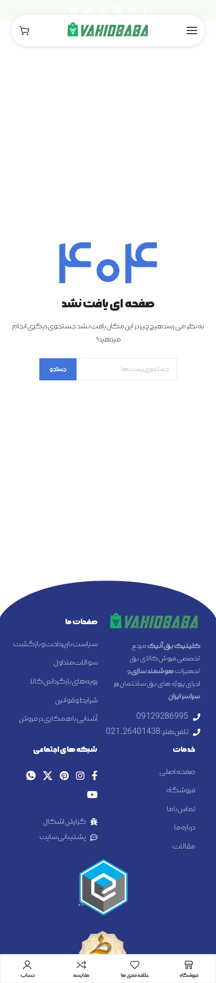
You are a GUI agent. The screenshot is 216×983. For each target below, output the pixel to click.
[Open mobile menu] (191, 30)
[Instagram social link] (132, 11)
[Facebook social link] (145, 11)
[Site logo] (108, 30)
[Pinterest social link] (118, 11)
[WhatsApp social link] (88, 11)
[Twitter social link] (103, 11)
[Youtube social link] (73, 11)
